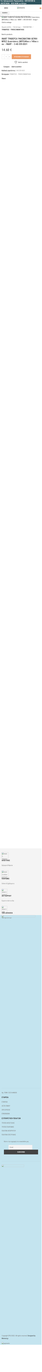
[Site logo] (21, 8)
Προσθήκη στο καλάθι (21, 57)
